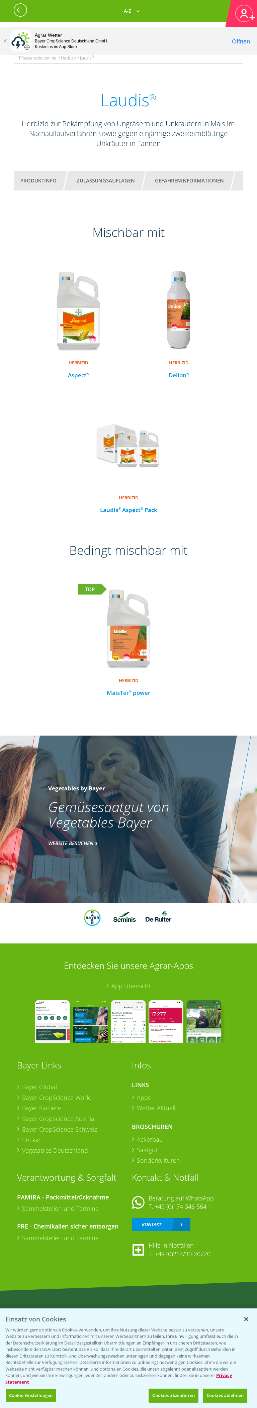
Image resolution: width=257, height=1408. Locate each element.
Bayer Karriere (41, 1108)
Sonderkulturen (158, 1160)
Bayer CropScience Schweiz (59, 1129)
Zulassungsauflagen (106, 180)
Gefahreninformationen (189, 180)
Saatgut (147, 1150)
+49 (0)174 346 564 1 (183, 1206)
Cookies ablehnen (225, 1395)
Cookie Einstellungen (31, 1395)
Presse (31, 1140)
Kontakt (151, 1224)
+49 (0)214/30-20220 (182, 1254)
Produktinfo (38, 180)
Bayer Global (39, 1087)
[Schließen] (5, 41)
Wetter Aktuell (156, 1108)
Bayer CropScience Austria (58, 1119)
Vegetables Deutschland (55, 1150)
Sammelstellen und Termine (60, 1208)
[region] (128, 1358)
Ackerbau (150, 1139)
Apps (144, 1098)
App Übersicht (131, 986)
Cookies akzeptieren (173, 1395)
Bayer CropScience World (57, 1098)
